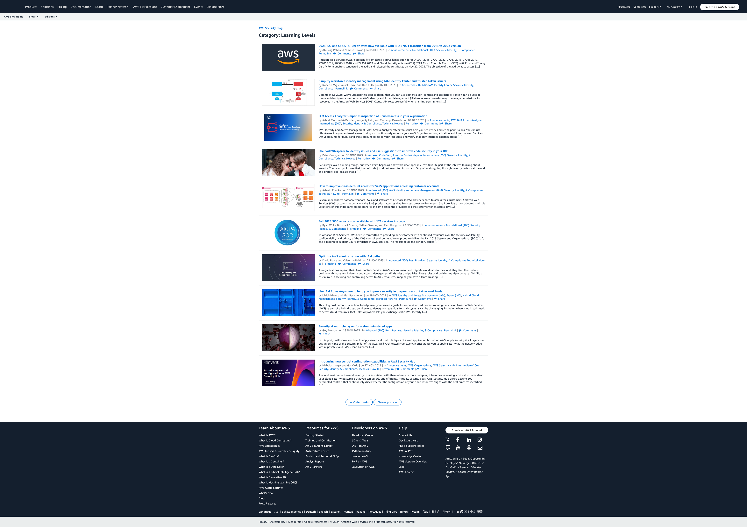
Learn (99, 6)
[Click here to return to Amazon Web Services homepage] (13, 7)
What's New (266, 493)
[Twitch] (450, 448)
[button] (719, 7)
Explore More (215, 6)
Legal (402, 466)
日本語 (435, 511)
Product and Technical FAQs (322, 456)
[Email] (483, 448)
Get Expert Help (408, 440)
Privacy (263, 521)
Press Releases (267, 503)
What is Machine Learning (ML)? (278, 482)
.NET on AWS (360, 445)
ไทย (425, 511)
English (323, 511)
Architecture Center (317, 451)
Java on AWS (360, 456)
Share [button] (360, 53)
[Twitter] (450, 440)
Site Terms (294, 521)
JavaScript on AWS (363, 466)
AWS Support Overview (413, 461)
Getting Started (314, 435)
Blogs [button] (33, 16)
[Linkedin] (472, 440)
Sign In (693, 6)
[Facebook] (461, 440)
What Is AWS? (267, 435)
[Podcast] (472, 448)
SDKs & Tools (360, 440)
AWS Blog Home (13, 16)
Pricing (62, 6)
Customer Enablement (175, 6)
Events (198, 6)
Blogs (262, 498)
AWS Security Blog (270, 28)
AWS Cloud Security (271, 487)
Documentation (81, 6)
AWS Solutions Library (318, 445)
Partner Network (118, 6)
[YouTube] (461, 448)
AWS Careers (406, 472)
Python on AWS (361, 451)
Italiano (361, 511)
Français (348, 511)
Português (375, 511)
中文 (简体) (460, 511)
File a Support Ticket (411, 445)
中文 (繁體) (476, 511)
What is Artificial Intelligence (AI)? (279, 472)
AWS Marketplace (145, 6)
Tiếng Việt (390, 511)
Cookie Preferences (315, 521)
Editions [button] (50, 16)
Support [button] (654, 6)
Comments (344, 53)
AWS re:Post (406, 451)
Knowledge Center (410, 456)
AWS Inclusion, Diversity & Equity (279, 451)
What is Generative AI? (272, 477)
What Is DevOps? (269, 456)
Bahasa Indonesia (292, 511)
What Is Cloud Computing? (275, 440)
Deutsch (311, 511)
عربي (276, 511)
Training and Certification (320, 440)
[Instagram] (483, 440)
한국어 (447, 511)
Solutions (47, 6)
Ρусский (415, 511)
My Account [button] (674, 6)
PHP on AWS (359, 461)
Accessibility (277, 521)
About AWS (624, 6)
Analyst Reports (314, 461)
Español (335, 511)
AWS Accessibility (269, 445)
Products (31, 6)
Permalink (325, 53)
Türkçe (404, 511)
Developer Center (362, 435)
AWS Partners (313, 466)
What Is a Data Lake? (271, 466)
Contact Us (639, 6)
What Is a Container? (271, 461)
